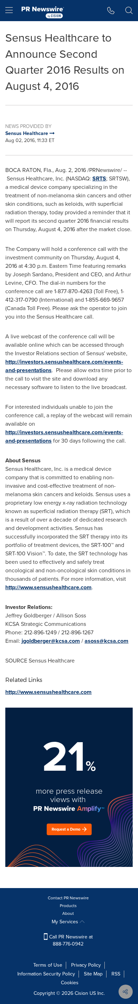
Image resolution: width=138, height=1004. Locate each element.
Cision (81, 993)
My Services (66, 921)
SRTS (99, 178)
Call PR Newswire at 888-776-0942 (70, 940)
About (68, 913)
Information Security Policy (46, 974)
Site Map (93, 974)
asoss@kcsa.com (106, 641)
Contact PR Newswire (68, 898)
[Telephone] (111, 10)
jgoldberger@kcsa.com (51, 641)
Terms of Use (47, 965)
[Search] (129, 10)
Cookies (70, 982)
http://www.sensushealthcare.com (48, 587)
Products (68, 906)
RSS (115, 974)
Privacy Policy (86, 965)
